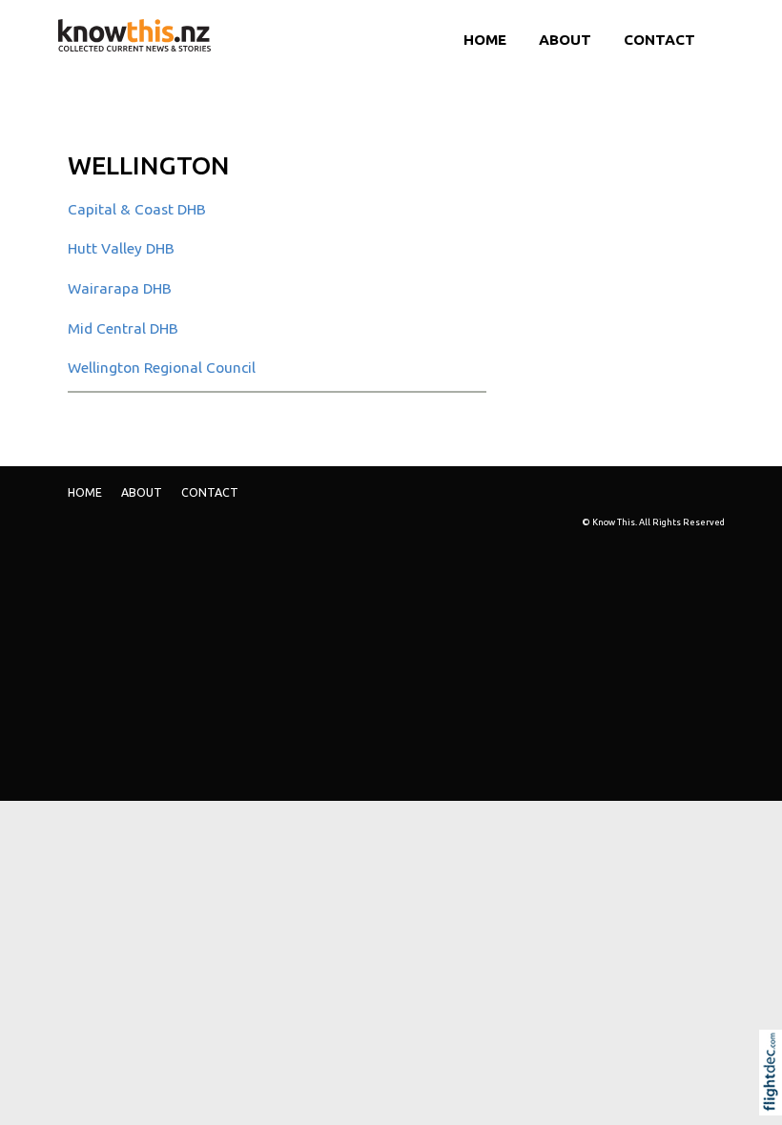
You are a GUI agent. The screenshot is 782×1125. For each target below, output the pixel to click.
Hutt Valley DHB (121, 248)
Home (484, 39)
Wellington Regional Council (162, 367)
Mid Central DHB (123, 328)
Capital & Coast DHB (137, 209)
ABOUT (565, 39)
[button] (775, 1098)
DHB (120, 288)
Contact (659, 39)
